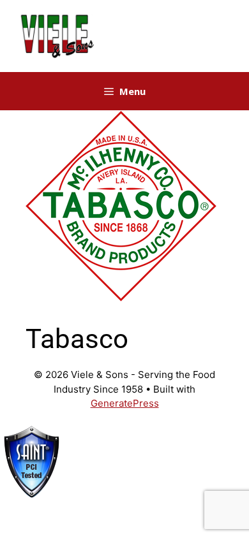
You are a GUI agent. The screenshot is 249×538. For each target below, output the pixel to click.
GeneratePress (125, 403)
